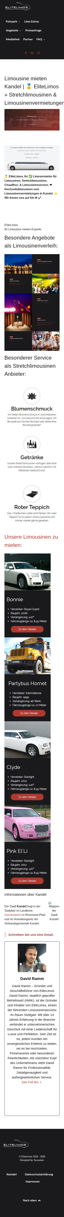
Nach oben (30, 1200)
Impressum (32, 1181)
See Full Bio (30, 1082)
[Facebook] (19, 1100)
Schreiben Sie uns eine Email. (31, 935)
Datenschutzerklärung (39, 1174)
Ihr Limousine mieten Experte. (23, 229)
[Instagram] (45, 1100)
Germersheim (13, 914)
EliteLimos (11, 225)
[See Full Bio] (41, 1082)
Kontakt (12, 1174)
